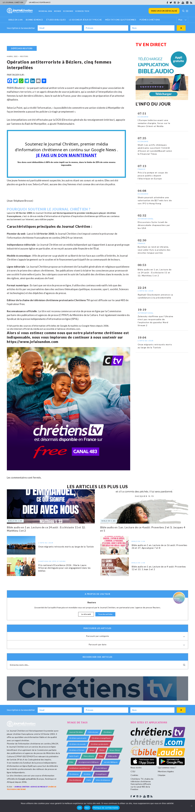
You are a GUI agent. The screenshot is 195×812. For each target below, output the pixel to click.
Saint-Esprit (74, 756)
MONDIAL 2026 (45, 11)
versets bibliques (111, 762)
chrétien (87, 774)
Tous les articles (105, 614)
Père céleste (89, 756)
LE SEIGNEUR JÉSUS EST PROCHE (85, 19)
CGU (133, 771)
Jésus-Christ (114, 750)
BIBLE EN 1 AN (15, 19)
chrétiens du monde (77, 744)
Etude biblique (101, 768)
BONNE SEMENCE (34, 19)
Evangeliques (101, 774)
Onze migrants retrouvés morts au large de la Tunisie (66, 546)
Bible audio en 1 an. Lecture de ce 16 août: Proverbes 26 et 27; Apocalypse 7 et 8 (159, 546)
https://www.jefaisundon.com (32, 342)
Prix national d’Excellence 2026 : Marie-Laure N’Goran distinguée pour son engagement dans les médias (64, 568)
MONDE (57, 11)
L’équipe (161, 775)
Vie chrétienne (75, 780)
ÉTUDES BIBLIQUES (56, 19)
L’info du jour (93, 732)
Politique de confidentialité (105, 808)
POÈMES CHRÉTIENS (149, 19)
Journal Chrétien (43, 212)
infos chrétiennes (103, 780)
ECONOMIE (68, 11)
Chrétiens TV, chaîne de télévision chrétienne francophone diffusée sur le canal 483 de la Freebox (142, 784)
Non (87, 808)
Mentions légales (166, 771)
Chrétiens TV (82, 300)
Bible (71, 762)
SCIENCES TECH (82, 11)
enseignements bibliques (89, 762)
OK (79, 808)
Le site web (86, 614)
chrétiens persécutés (78, 738)
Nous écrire (136, 767)
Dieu (101, 756)
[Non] (191, 805)
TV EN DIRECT (151, 44)
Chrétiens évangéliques (101, 738)
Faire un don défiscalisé (164, 11)
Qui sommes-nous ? (167, 767)
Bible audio (112, 756)
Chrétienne (74, 774)
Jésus (92, 750)
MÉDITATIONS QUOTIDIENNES (120, 19)
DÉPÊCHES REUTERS (21, 48)
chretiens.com (73, 328)
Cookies (134, 775)
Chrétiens (107, 732)
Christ (101, 750)
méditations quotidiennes (79, 768)
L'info (89, 780)
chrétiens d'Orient (76, 750)
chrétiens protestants (99, 744)
